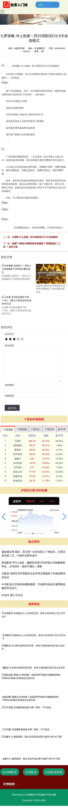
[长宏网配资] (16, 4)
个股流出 (50, 429)
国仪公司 (17, 471)
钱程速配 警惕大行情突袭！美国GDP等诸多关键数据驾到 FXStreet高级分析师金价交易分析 (30, 698)
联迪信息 (17, 480)
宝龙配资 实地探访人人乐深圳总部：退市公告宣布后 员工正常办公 (34, 636)
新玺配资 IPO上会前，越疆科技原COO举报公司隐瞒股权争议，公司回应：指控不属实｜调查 (33, 564)
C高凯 (18, 440)
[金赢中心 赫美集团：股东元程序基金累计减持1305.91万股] (34, 745)
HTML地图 (51, 794)
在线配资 (31, 772)
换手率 (62, 429)
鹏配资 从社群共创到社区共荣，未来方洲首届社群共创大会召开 (33, 667)
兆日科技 (17, 462)
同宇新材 (17, 454)
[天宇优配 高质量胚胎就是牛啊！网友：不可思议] (34, 716)
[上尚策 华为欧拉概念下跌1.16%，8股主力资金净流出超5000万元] (16, 300)
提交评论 (12, 408)
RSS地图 (40, 794)
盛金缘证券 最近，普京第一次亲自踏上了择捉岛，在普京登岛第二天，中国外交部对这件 (33, 553)
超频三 (17, 458)
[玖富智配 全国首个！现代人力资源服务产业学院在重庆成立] (16, 268)
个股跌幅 (22, 429)
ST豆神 (17, 467)
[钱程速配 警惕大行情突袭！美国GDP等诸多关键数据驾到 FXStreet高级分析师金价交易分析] (34, 684)
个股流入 (36, 429)
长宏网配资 (10, 772)
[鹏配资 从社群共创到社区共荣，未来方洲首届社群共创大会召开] (34, 654)
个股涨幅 (8, 429)
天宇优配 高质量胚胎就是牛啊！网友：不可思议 (25, 729)
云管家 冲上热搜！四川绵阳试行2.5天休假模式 (35, 236)
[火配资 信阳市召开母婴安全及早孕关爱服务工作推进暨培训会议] (51, 273)
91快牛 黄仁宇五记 (12, 595)
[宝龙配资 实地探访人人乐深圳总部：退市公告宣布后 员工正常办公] (34, 622)
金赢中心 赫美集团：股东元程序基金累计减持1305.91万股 (31, 758)
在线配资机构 (53, 772)
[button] (4, 516)
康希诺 (17, 449)
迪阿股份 (17, 445)
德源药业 (17, 476)
